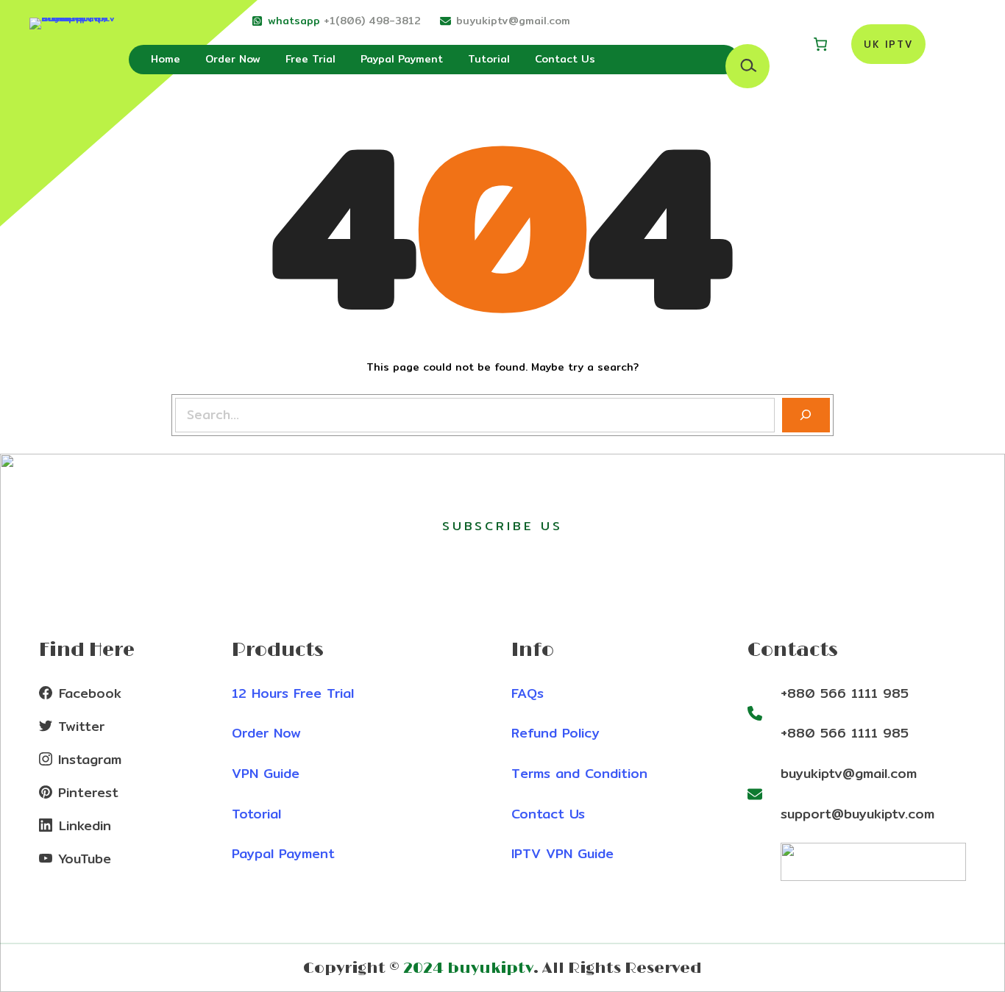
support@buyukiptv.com (857, 813)
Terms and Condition (579, 773)
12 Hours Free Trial (293, 693)
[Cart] (821, 44)
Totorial (256, 813)
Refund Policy (555, 732)
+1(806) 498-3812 (372, 21)
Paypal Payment (283, 853)
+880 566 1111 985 (845, 693)
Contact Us (548, 813)
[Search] (806, 415)
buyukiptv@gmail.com (513, 21)
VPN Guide (265, 773)
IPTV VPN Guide (562, 853)
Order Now (266, 732)
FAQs (527, 693)
